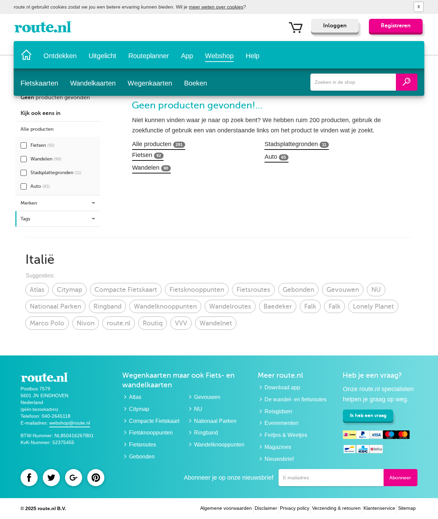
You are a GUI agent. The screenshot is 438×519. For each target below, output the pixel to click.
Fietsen (42, 145)
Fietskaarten (39, 83)
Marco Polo (47, 323)
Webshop (219, 56)
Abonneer (400, 477)
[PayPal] (363, 435)
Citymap (69, 289)
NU (376, 289)
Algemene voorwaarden (226, 508)
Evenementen (281, 423)
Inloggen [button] (335, 26)
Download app (282, 387)
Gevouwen (342, 289)
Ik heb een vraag (368, 415)
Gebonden (298, 289)
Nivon (85, 323)
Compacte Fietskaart (125, 289)
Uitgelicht (102, 56)
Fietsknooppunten (196, 289)
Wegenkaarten (150, 83)
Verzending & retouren (336, 508)
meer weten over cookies (216, 7)
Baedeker (277, 306)
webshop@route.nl (69, 423)
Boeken (195, 83)
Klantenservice (379, 508)
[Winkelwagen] (298, 27)
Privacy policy (294, 508)
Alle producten (157, 144)
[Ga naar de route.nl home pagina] (45, 28)
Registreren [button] (396, 26)
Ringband (107, 306)
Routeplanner (148, 56)
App (187, 56)
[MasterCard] (403, 435)
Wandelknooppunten (165, 306)
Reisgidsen (278, 411)
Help (252, 56)
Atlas (37, 289)
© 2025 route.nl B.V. (43, 508)
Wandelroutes (230, 306)
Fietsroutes (253, 289)
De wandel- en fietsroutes (295, 399)
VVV (181, 323)
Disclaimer (266, 508)
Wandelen (46, 158)
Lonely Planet (373, 306)
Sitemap (407, 508)
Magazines (278, 447)
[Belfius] (376, 450)
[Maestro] (389, 435)
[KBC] (363, 450)
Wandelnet (215, 323)
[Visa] (376, 435)
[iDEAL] (349, 435)
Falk (310, 306)
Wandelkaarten (93, 83)
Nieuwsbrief (279, 459)
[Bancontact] (349, 450)
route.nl (118, 323)
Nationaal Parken (55, 306)
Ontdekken (60, 56)
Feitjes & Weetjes (286, 435)
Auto (40, 186)
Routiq (153, 323)
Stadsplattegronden (55, 172)
